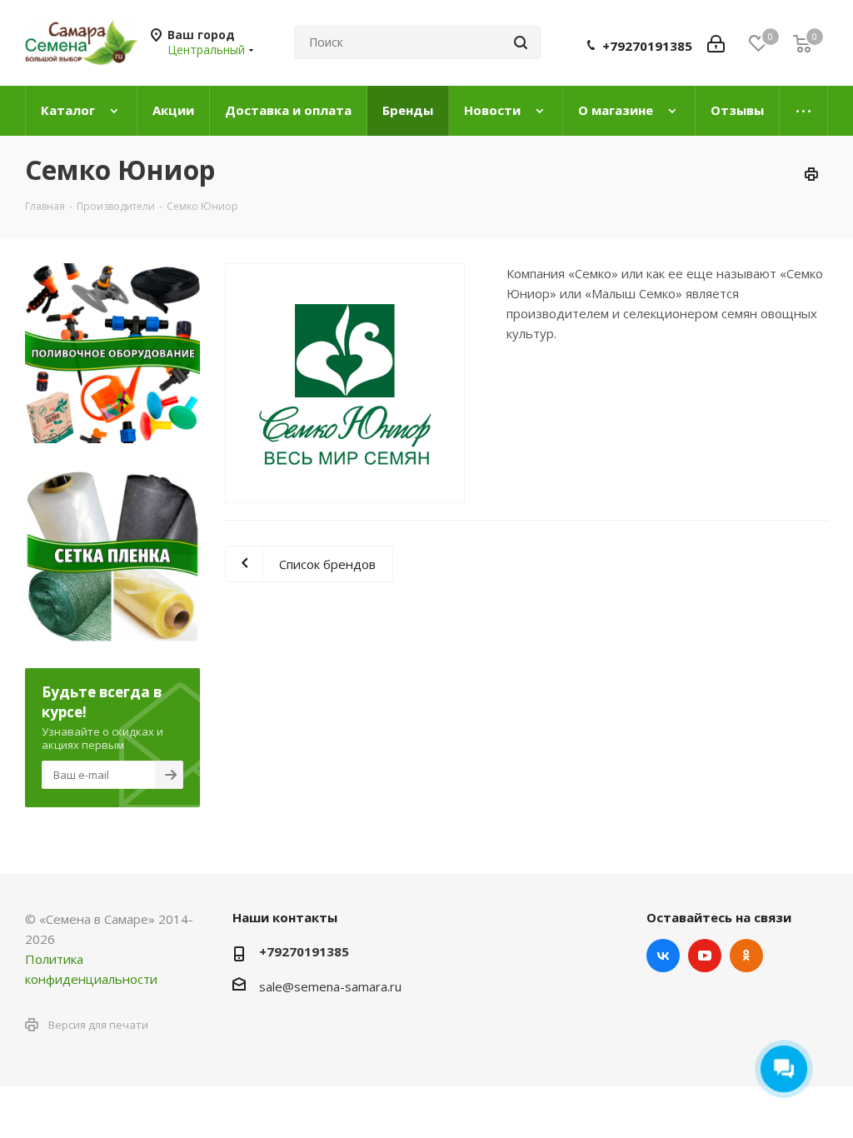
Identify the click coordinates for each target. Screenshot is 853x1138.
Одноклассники (746, 955)
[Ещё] (804, 111)
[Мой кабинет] (716, 42)
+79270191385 (647, 45)
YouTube (704, 955)
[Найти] (521, 42)
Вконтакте (663, 955)
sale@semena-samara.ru (330, 986)
